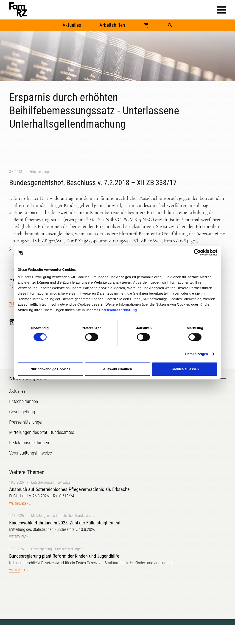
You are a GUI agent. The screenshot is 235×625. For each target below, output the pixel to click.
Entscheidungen (40, 172)
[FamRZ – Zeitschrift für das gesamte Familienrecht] (18, 9)
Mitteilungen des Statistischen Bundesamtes (63, 515)
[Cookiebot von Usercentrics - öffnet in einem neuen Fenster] (197, 252)
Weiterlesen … (20, 503)
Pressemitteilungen (68, 549)
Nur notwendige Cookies (50, 369)
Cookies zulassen (185, 369)
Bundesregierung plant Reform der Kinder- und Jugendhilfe (64, 556)
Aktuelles (71, 25)
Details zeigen (196, 354)
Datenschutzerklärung (118, 310)
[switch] (91, 337)
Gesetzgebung (41, 549)
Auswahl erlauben (117, 369)
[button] (221, 10)
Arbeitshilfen (112, 25)
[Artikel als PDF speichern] (13, 322)
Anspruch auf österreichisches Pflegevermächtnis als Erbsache (69, 489)
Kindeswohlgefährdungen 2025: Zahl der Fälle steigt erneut (64, 523)
